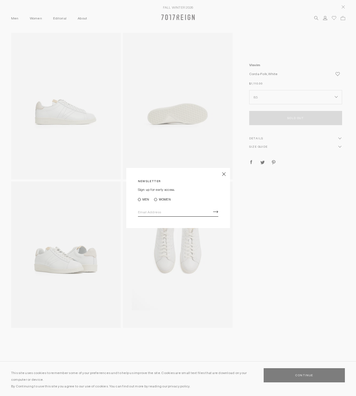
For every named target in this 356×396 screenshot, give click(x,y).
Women (164, 199)
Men (145, 199)
